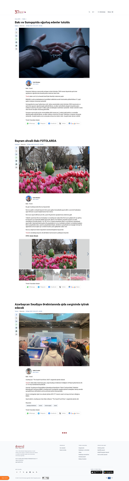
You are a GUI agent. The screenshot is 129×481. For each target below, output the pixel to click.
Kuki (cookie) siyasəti (102, 454)
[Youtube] (26, 472)
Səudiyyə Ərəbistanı (31, 405)
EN (106, 477)
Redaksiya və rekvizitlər (84, 450)
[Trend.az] (20, 12)
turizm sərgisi (48, 405)
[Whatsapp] (17, 472)
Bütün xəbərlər (36, 84)
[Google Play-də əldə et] (108, 472)
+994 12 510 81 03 (19, 460)
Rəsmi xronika (63, 450)
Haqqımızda (81, 448)
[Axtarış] (89, 11)
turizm (40, 405)
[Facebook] (20, 472)
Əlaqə (80, 452)
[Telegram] (30, 472)
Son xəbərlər (62, 448)
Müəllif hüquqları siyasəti (103, 452)
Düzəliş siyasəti (82, 456)
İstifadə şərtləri (101, 448)
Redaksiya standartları (84, 454)
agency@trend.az (19, 462)
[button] (16, 29)
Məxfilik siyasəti (101, 450)
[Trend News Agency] (20, 447)
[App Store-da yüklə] (96, 472)
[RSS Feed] (36, 472)
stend (55, 405)
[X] (23, 472)
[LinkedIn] (33, 472)
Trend (27, 96)
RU (112, 477)
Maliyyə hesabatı (82, 459)
